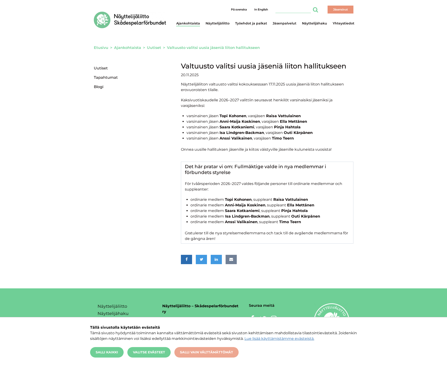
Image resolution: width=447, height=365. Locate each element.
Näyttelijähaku (314, 23)
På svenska (239, 9)
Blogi (98, 87)
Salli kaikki (107, 352)
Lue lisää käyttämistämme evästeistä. (279, 338)
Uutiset (101, 68)
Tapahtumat (106, 77)
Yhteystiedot (343, 23)
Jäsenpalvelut (284, 23)
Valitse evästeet (149, 352)
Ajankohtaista (188, 23)
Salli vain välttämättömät (206, 352)
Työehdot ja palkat (251, 23)
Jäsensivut (340, 9)
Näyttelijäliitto (218, 23)
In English (261, 9)
